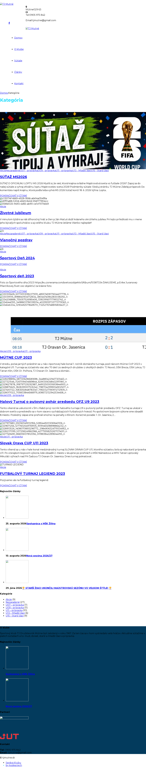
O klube (19, 49)
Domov (18, 37)
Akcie (3, 170)
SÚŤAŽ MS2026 (13, 177)
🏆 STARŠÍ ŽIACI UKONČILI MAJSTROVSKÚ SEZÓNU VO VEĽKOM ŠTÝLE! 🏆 (67, 588)
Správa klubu (13, 762)
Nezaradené (13, 170)
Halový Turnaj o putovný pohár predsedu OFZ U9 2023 (49, 402)
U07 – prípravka (15, 605)
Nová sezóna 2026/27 (39, 555)
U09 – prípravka (15, 607)
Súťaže (18, 60)
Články (18, 72)
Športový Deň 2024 (17, 258)
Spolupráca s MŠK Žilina (40, 523)
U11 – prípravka (14, 610)
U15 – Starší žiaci (15, 615)
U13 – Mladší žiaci (15, 613)
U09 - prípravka (47, 170)
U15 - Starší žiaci (100, 170)
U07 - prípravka (29, 170)
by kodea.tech (14, 765)
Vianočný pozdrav (16, 240)
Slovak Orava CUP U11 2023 (24, 443)
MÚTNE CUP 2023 (16, 357)
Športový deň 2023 (17, 276)
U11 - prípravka (64, 170)
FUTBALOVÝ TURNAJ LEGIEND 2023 (32, 474)
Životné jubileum (15, 213)
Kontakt (19, 83)
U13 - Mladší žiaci (81, 170)
